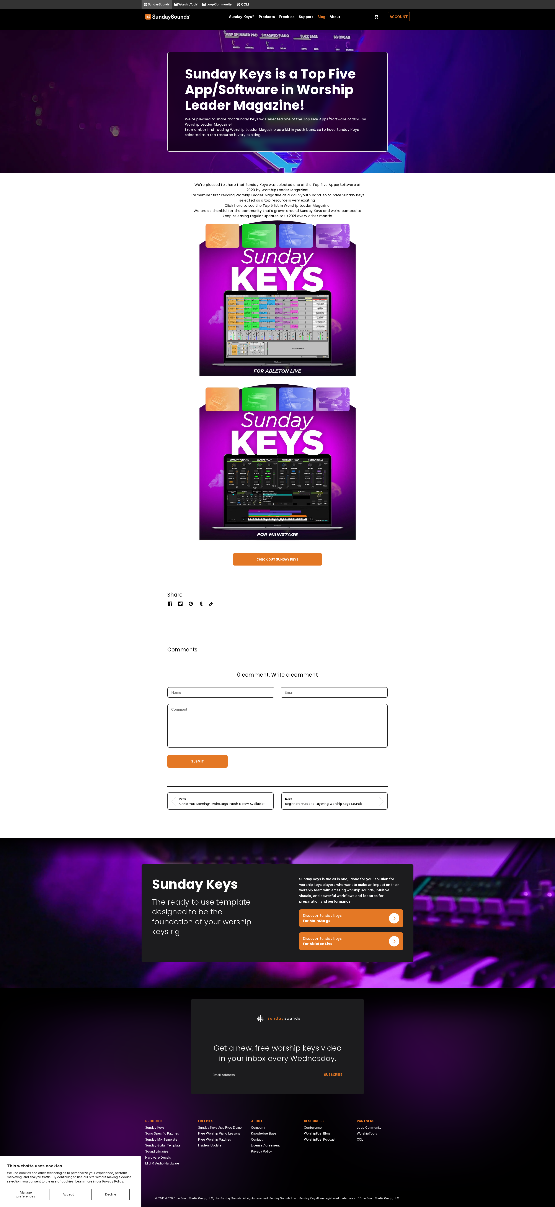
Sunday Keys (155, 1127)
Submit (197, 761)
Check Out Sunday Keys (277, 559)
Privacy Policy (261, 1151)
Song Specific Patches (162, 1133)
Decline (110, 1194)
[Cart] (376, 16)
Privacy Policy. (113, 1181)
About (335, 17)
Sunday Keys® (242, 17)
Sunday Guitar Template (163, 1145)
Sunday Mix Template (161, 1139)
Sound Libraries (156, 1151)
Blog (321, 17)
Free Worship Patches (214, 1139)
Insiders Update (210, 1145)
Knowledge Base (263, 1133)
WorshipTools (367, 1133)
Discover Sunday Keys (318, 911)
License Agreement (265, 1145)
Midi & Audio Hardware (162, 1163)
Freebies (286, 17)
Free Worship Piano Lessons (219, 1133)
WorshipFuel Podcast (319, 1139)
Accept (68, 1194)
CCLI (360, 1139)
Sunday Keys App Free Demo (220, 1127)
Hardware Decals (158, 1157)
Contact (257, 1139)
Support (306, 17)
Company (258, 1127)
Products (267, 17)
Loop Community (369, 1127)
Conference (313, 1127)
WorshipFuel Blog (317, 1133)
